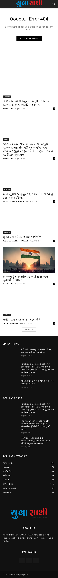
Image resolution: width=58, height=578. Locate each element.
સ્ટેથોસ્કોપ (7, 97)
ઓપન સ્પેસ (7, 189)
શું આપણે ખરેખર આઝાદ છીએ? (22, 237)
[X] (36, 560)
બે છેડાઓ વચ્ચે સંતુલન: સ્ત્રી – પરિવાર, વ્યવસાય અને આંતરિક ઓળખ (26, 103)
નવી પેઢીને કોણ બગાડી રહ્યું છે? (21, 319)
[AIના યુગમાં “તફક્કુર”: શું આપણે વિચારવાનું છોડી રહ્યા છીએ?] (29, 178)
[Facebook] (22, 560)
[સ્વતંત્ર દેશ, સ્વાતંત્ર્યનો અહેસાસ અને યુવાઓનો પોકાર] (29, 260)
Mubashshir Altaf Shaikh (13, 201)
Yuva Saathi (8, 108)
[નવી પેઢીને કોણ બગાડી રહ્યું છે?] (29, 303)
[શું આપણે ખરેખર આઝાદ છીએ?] (29, 221)
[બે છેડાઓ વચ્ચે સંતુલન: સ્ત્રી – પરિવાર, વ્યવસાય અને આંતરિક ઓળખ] (29, 85)
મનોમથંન (6, 272)
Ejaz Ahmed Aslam (10, 323)
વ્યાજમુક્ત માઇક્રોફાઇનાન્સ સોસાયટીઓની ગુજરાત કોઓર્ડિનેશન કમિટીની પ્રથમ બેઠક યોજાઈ (35, 440)
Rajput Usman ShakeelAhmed (15, 241)
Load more (28, 329)
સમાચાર (6, 140)
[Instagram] (29, 560)
